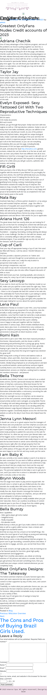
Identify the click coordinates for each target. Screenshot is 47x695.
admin (2, 22)
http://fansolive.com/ (29, 149)
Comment (4, 662)
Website (3, 671)
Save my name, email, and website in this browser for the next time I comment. (23, 677)
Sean (23, 691)
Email (2, 668)
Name (3, 665)
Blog (11, 611)
